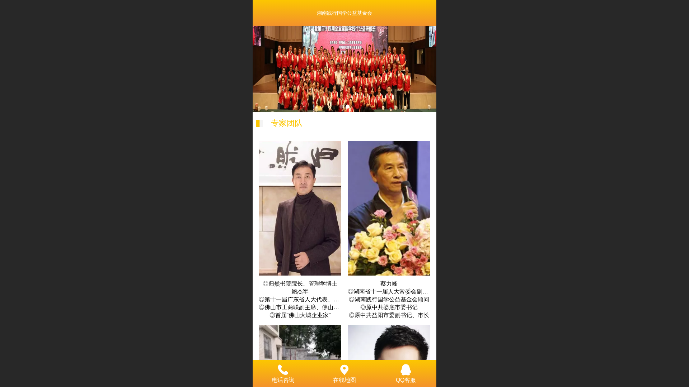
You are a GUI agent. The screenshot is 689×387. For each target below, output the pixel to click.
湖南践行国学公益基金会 (344, 13)
